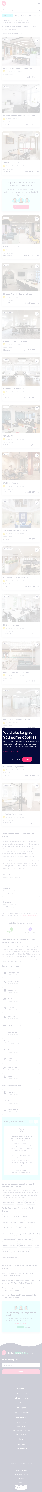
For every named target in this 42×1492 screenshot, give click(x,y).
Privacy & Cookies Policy (11, 751)
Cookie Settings (15, 759)
